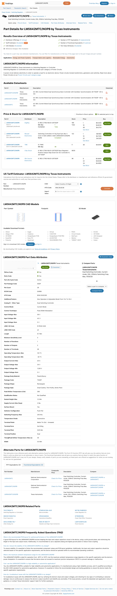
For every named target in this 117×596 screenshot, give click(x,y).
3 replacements (84, 40)
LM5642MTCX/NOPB (11, 93)
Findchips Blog (94, 3)
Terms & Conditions (41, 249)
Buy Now (107, 123)
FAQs (90, 23)
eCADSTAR (53, 238)
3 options (87, 43)
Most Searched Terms (39, 589)
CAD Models (45, 23)
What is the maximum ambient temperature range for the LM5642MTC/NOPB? (29, 555)
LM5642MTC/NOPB (10, 99)
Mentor (74, 238)
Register (104, 3)
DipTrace (74, 236)
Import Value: (47, 192)
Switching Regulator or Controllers (17, 12)
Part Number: (6, 185)
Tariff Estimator (34, 23)
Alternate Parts (71, 23)
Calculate (107, 188)
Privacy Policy (55, 249)
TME (26, 144)
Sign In (113, 3)
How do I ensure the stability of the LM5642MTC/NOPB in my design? (26, 546)
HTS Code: (48, 187)
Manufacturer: (8, 189)
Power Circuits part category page (29, 75)
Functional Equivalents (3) (33, 465)
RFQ (107, 145)
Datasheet (56, 267)
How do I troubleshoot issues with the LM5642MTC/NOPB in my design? (27, 574)
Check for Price (56, 478)
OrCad (52, 232)
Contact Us (18, 589)
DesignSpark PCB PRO (57, 236)
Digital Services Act (91, 589)
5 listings (23, 40)
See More (86, 130)
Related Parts (82, 23)
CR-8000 (8, 236)
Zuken (95, 240)
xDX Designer (98, 236)
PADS (73, 232)
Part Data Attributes (57, 23)
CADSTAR (53, 234)
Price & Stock (22, 23)
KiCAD (96, 232)
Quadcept (31, 240)
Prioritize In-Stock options (84, 114)
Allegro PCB (9, 234)
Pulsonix (8, 240)
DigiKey (27, 123)
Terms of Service (77, 589)
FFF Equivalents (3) (13, 465)
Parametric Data (106, 257)
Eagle (29, 232)
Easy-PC (30, 238)
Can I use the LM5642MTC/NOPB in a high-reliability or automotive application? (30, 563)
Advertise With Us (67, 591)
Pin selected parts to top (105, 114)
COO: (46, 184)
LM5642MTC (8, 105)
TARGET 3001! (76, 240)
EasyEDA (8, 238)
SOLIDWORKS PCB (56, 240)
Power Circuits (6, 12)
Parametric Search (54, 589)
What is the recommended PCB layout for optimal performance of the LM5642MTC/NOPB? (33, 537)
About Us (27, 589)
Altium (8, 232)
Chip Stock (28, 150)
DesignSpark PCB (33, 236)
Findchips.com (7, 3)
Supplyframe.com (68, 593)
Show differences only (24, 268)
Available (20, 43)
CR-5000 (96, 234)
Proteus (96, 238)
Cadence (30, 234)
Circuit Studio (76, 234)
